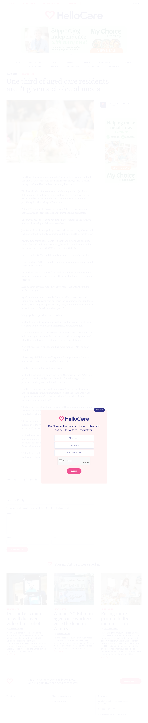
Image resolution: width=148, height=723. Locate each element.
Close (99, 410)
